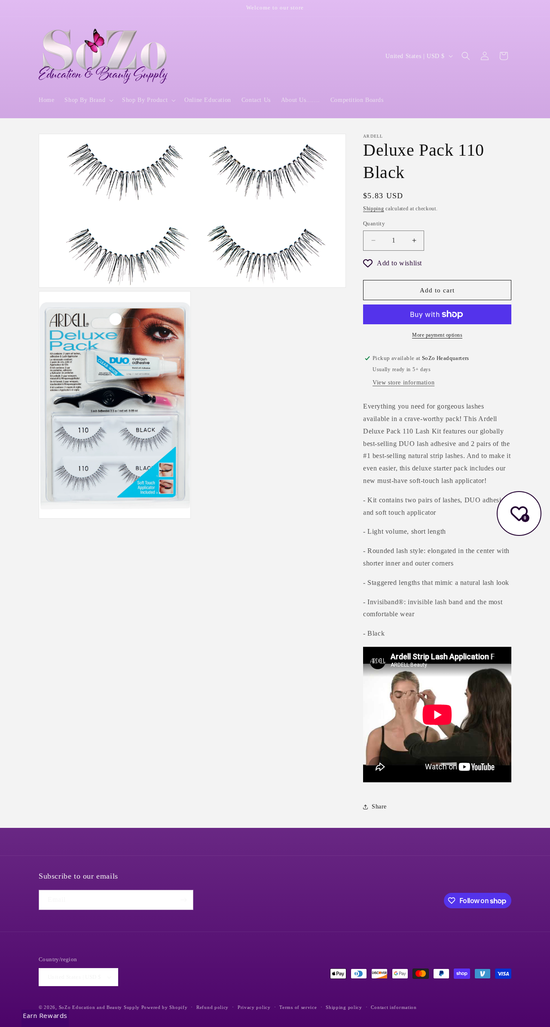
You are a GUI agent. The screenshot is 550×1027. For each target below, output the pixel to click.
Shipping (373, 209)
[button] (88, 100)
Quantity (374, 223)
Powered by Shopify (164, 1007)
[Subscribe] (183, 900)
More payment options (437, 335)
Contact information (393, 1007)
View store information (403, 382)
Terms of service (298, 1007)
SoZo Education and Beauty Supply (99, 1007)
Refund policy (212, 1007)
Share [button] (379, 806)
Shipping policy (344, 1007)
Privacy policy (254, 1007)
